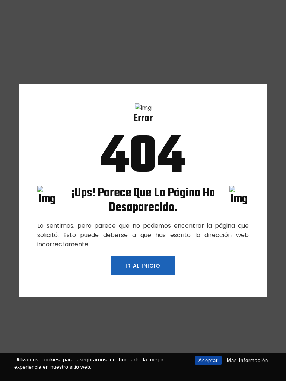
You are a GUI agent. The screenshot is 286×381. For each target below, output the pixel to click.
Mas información (247, 360)
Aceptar (208, 360)
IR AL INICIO (143, 265)
